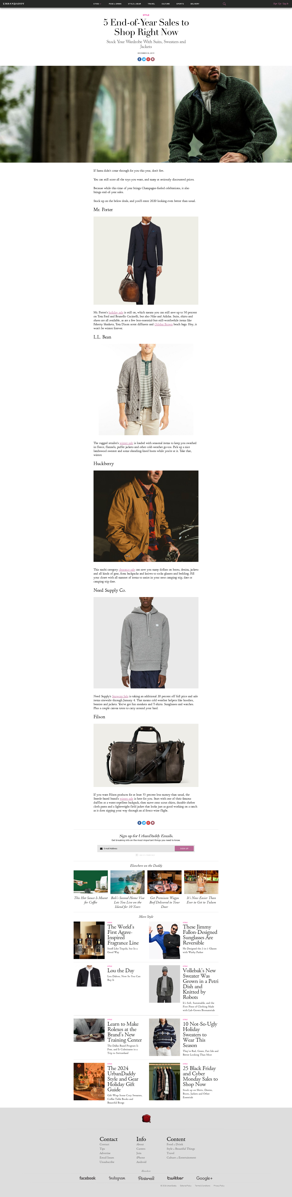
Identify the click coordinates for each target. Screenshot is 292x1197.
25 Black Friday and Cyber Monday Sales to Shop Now (200, 1076)
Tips (102, 1149)
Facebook (88, 1178)
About (140, 1144)
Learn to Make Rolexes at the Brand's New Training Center (124, 1032)
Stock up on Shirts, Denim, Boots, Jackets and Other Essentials (198, 1093)
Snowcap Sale (120, 696)
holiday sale (116, 312)
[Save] (153, 59)
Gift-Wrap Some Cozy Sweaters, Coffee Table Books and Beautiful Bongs (124, 1099)
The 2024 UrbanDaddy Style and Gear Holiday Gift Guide (122, 1079)
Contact (104, 1144)
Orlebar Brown (164, 324)
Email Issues (107, 1158)
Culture (166, 4)
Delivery (195, 4)
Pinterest (146, 1178)
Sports (180, 4)
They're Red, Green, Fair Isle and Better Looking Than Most (200, 1053)
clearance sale (127, 569)
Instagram (117, 1178)
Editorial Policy (185, 1185)
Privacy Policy (219, 1185)
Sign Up (277, 3)
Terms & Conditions (202, 1185)
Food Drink (115, 4)
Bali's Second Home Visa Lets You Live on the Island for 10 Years (127, 902)
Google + (204, 1178)
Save (148, 59)
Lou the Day (120, 970)
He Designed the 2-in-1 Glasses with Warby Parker (200, 950)
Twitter (175, 1178)
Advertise (105, 1153)
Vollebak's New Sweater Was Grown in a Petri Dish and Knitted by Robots (200, 984)
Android (141, 1162)
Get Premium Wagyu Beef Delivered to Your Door (164, 902)
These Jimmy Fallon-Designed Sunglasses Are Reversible (200, 935)
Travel (151, 4)
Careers (140, 1149)
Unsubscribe (107, 1162)
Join (138, 1153)
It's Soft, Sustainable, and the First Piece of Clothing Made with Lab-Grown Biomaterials (199, 1006)
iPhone (140, 1158)
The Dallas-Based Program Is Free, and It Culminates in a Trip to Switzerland (122, 1049)
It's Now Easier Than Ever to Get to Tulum (201, 900)
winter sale (126, 443)
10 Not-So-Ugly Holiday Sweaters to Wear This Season (200, 1034)
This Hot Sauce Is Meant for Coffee (91, 900)
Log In (285, 3)
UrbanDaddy (13, 4)
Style (134, 4)
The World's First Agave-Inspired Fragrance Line (123, 935)
